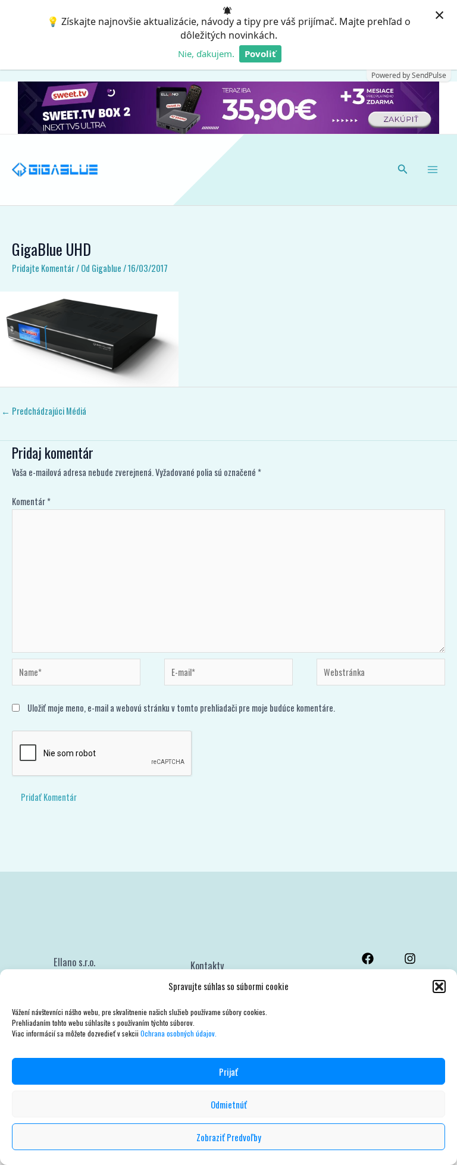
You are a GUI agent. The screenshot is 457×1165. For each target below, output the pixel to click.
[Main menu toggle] (432, 169)
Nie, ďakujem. (206, 53)
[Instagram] (410, 958)
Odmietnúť (229, 1104)
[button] (439, 986)
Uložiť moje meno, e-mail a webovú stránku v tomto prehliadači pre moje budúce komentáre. (181, 707)
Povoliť (260, 53)
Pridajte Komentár (43, 268)
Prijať (228, 1071)
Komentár (31, 501)
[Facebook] (368, 958)
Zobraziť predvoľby (228, 1137)
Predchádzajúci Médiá (43, 411)
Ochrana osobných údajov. (179, 1033)
